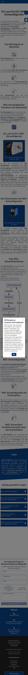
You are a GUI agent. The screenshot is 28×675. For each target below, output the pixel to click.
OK (14, 354)
